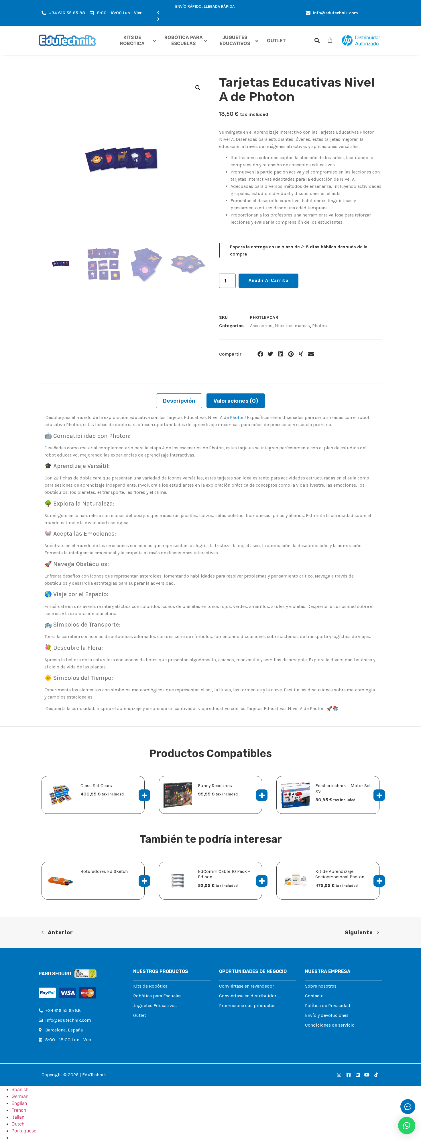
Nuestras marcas (292, 325)
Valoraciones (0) (235, 400)
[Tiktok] (376, 1075)
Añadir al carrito (268, 280)
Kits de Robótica (150, 986)
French (18, 1110)
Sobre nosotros (321, 986)
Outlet (139, 1015)
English (19, 1103)
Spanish (19, 1089)
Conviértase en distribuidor (247, 995)
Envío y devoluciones (327, 1015)
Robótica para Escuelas (157, 995)
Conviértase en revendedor (246, 986)
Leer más (144, 881)
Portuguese (23, 1131)
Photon (319, 325)
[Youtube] (367, 1075)
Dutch (17, 1124)
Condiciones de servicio (330, 1025)
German (19, 1096)
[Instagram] (339, 1075)
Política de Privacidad (327, 1005)
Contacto (314, 995)
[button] (204, 12)
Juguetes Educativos (155, 1005)
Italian (17, 1117)
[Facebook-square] (348, 1075)
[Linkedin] (358, 1075)
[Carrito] (330, 40)
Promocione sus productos (247, 1005)
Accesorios (261, 325)
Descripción (179, 400)
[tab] (179, 400)
